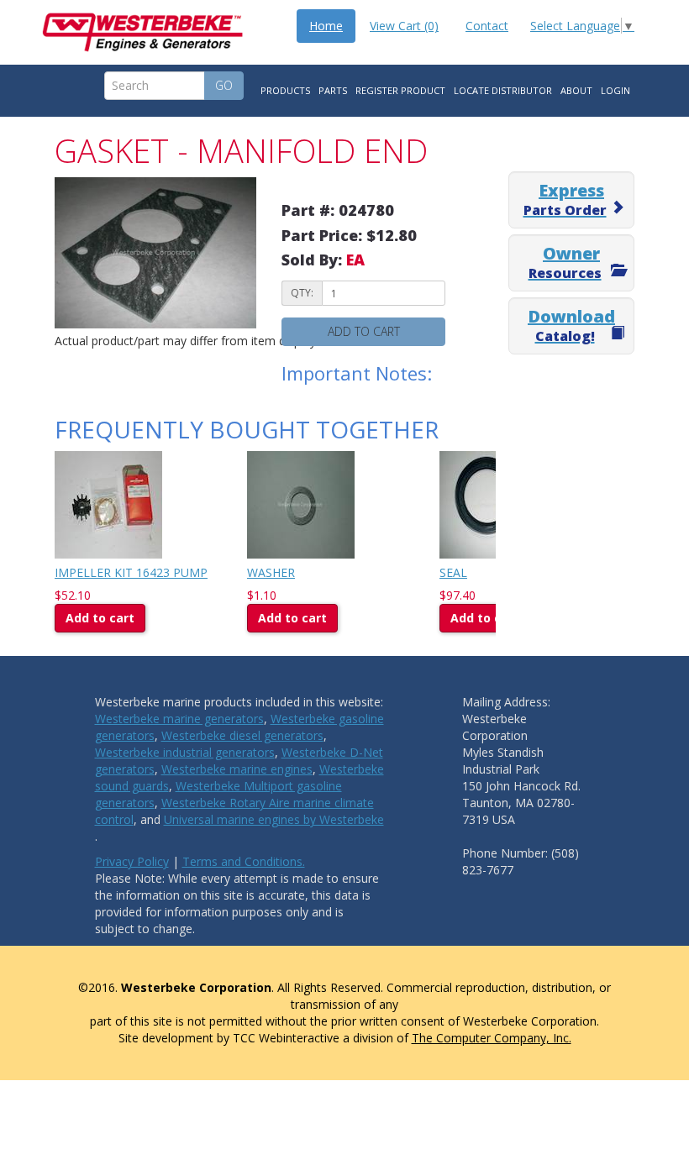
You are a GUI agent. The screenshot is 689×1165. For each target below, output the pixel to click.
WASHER (271, 572)
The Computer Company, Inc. (491, 1038)
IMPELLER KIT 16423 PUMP (131, 572)
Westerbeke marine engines (237, 769)
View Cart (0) (404, 26)
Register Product (400, 90)
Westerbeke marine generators (179, 719)
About (576, 90)
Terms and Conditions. (243, 861)
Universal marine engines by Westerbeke (274, 819)
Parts (332, 90)
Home (326, 26)
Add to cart (364, 331)
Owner (565, 262)
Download (571, 325)
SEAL (453, 572)
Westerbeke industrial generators (185, 752)
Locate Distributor (503, 90)
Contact (486, 26)
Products (285, 90)
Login (615, 90)
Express (565, 199)
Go (224, 85)
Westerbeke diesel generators (242, 735)
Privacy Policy (132, 861)
